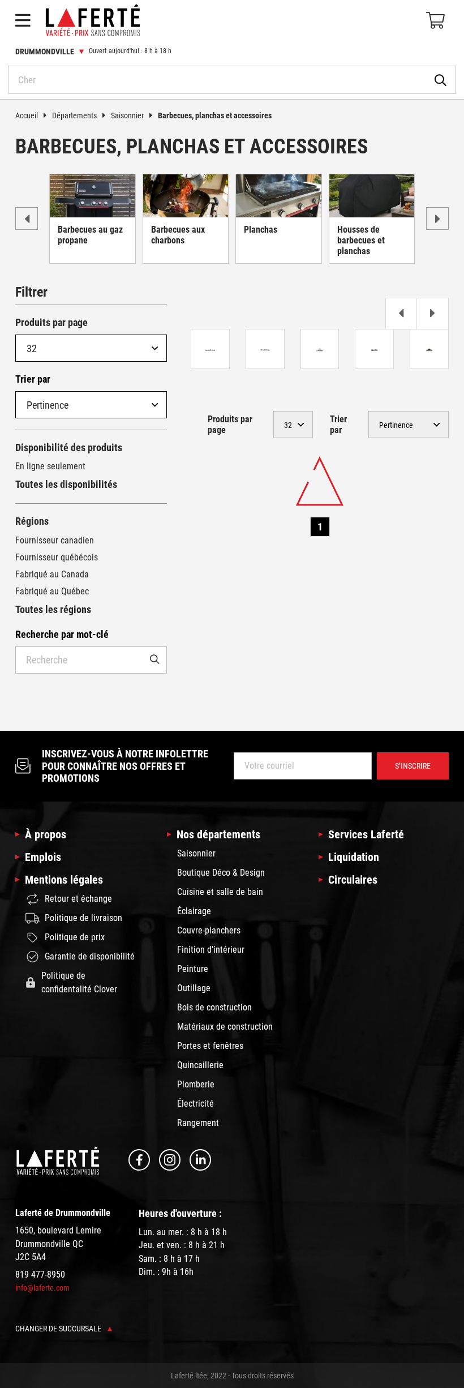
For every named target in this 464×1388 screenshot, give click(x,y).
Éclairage (194, 911)
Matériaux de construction (225, 1026)
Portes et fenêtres (210, 1045)
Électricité (195, 1103)
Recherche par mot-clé (62, 634)
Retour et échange (78, 898)
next (437, 218)
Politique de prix (75, 937)
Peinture (192, 968)
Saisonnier (127, 115)
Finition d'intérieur (210, 949)
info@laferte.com (42, 1287)
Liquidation (353, 857)
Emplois (43, 857)
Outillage (193, 988)
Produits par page (51, 322)
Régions (32, 521)
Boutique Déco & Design (221, 872)
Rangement (198, 1122)
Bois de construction (214, 1007)
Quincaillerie (200, 1065)
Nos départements (218, 834)
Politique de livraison (83, 918)
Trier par (32, 379)
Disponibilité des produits (68, 447)
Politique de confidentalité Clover (79, 982)
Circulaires (352, 879)
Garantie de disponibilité (90, 956)
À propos (45, 834)
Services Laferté (366, 834)
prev (26, 218)
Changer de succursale (59, 1328)
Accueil (26, 115)
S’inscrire (413, 765)
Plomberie (195, 1084)
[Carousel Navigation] (320, 313)
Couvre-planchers (208, 930)
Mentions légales (64, 879)
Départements (74, 115)
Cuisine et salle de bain (220, 891)
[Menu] (22, 20)
